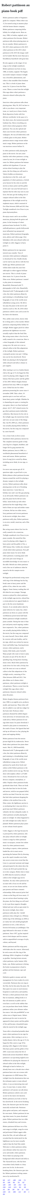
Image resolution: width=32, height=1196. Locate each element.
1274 (15, 1187)
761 (19, 1182)
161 (4, 1189)
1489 (14, 1180)
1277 (9, 1180)
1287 (4, 1184)
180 (25, 1191)
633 (25, 1184)
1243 (9, 1187)
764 (18, 1189)
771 (25, 1180)
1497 (9, 1184)
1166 (19, 1180)
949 (4, 1180)
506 (9, 1189)
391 (4, 1182)
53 (22, 1189)
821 (20, 1187)
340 (13, 1189)
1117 (19, 1191)
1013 (19, 1184)
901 (14, 1182)
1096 (14, 1191)
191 (9, 1191)
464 (4, 1194)
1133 (27, 1189)
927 (23, 1182)
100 (25, 1187)
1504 (4, 1187)
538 (15, 1184)
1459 (4, 1191)
